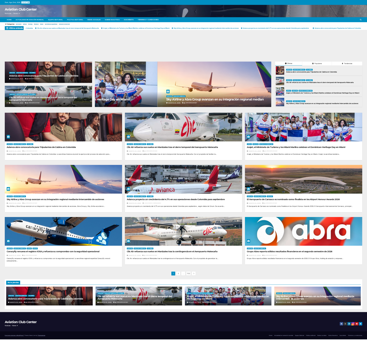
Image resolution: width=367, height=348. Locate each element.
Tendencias (348, 63)
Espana (29, 248)
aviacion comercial (64, 24)
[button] (360, 20)
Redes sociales (94, 20)
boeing (30, 24)
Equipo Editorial (55, 20)
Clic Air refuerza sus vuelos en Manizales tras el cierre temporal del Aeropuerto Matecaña (43, 98)
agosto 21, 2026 (255, 203)
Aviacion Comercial (22, 72)
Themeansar (41, 335)
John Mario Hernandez (152, 203)
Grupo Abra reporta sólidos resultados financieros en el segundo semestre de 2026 (289, 251)
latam (41, 24)
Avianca (36, 24)
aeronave (18, 24)
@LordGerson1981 (33, 78)
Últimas (289, 63)
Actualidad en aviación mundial (30, 20)
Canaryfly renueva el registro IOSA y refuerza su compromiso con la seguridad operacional (53, 251)
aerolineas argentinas (51, 24)
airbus (25, 24)
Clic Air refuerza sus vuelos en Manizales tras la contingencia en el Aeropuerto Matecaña (172, 251)
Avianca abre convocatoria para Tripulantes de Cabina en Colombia (43, 75)
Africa (289, 90)
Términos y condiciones (148, 20)
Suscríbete (129, 20)
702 (188, 273)
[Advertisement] (183, 44)
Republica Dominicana (305, 90)
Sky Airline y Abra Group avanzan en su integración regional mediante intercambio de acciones (322, 103)
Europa (35, 248)
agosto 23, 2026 (17, 78)
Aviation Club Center (21, 9)
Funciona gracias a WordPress (14, 335)
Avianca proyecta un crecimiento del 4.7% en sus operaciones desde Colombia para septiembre (176, 199)
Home (9, 20)
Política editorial (75, 20)
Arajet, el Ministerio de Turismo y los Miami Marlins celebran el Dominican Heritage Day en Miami (322, 93)
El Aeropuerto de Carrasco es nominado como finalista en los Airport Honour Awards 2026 (293, 199)
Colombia (32, 72)
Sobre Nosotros (112, 20)
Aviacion (12, 72)
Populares (318, 63)
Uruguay (269, 196)
